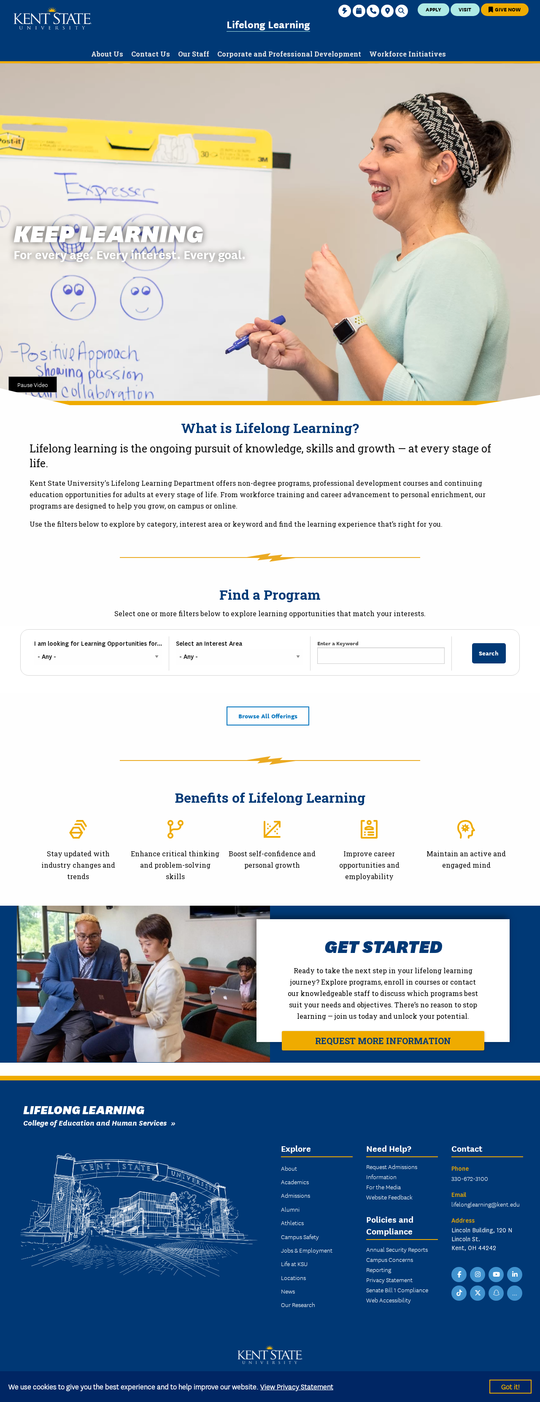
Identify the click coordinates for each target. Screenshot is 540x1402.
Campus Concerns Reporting (389, 1264)
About (289, 1168)
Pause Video (32, 384)
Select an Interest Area (209, 643)
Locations (293, 1277)
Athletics (292, 1222)
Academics (295, 1181)
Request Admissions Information (391, 1171)
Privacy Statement (389, 1279)
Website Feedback (389, 1197)
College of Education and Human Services (95, 1122)
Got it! (510, 1386)
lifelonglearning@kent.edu (485, 1204)
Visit (465, 9)
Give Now (507, 9)
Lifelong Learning (268, 23)
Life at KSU (294, 1263)
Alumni (290, 1209)
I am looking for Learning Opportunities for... (98, 643)
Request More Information (383, 1040)
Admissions (295, 1195)
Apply (433, 9)
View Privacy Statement (296, 1386)
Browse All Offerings (267, 715)
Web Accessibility (388, 1300)
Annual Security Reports (397, 1249)
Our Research (298, 1304)
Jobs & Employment (306, 1250)
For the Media (383, 1186)
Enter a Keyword (338, 643)
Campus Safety (300, 1236)
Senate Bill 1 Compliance (397, 1289)
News (288, 1291)
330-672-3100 (469, 1178)
